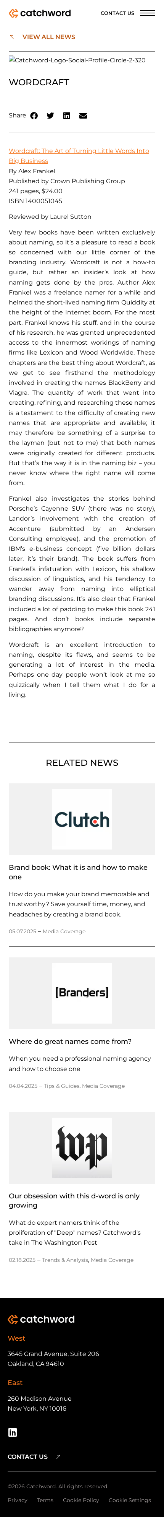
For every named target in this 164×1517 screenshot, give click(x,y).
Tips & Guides (61, 1085)
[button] (34, 115)
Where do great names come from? (70, 1041)
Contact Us (117, 13)
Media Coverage (64, 931)
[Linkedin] (12, 1432)
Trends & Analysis (65, 1260)
